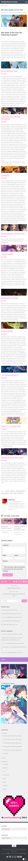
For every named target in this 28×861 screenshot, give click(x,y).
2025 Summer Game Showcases (13, 746)
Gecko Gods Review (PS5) (15, 634)
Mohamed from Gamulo (9, 638)
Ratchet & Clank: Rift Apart (12, 457)
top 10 (15, 493)
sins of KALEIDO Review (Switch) (11, 613)
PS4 (5, 778)
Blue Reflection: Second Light (13, 233)
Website (5, 561)
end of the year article (20, 491)
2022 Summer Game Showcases (13, 736)
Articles (4, 5)
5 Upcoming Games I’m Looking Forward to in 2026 (19, 528)
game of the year (5, 493)
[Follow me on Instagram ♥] (19, 581)
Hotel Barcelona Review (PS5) (15, 643)
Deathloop (5, 175)
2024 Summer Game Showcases (13, 743)
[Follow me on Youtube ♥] (23, 581)
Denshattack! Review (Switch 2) (11, 621)
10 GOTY (12, 491)
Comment (6, 545)
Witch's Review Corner (9, 2)
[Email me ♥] (26, 581)
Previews (6, 775)
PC (4, 771)
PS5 (5, 782)
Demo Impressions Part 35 (9, 610)
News (4, 758)
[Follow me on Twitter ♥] (14, 581)
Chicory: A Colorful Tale (11, 426)
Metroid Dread (7, 331)
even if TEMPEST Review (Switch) (12, 617)
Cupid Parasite (7, 254)
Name (5, 555)
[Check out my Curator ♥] (16, 581)
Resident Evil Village (9, 298)
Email (16, 555)
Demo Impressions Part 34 (9, 624)
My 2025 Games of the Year (15, 652)
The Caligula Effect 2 (9, 375)
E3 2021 (6, 753)
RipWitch (6, 12)
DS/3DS (6, 764)
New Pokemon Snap (9, 71)
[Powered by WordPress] (8, 853)
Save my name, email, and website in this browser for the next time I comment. (14, 569)
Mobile (5, 768)
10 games (7, 491)
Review (3, 73)
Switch (6, 785)
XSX (5, 789)
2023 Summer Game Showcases (13, 739)
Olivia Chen (5, 647)
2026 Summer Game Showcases (13, 750)
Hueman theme (23, 853)
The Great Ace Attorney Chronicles (10, 117)
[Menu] (26, 2)
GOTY (11, 493)
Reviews (4, 761)
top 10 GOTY (20, 493)
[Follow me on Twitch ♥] (21, 581)
